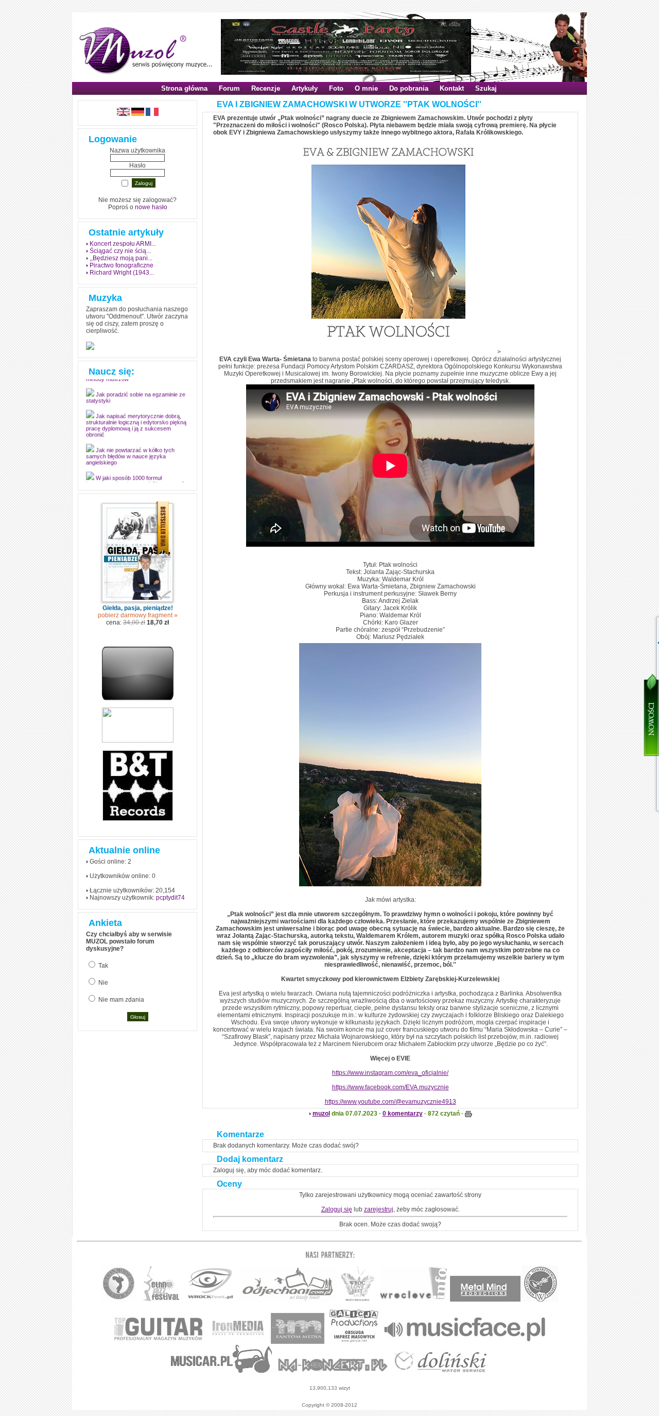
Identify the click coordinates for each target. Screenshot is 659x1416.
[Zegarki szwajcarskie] (440, 1371)
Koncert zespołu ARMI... (123, 243)
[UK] (123, 113)
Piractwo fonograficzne (121, 265)
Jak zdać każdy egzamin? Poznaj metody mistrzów (133, 382)
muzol (321, 1113)
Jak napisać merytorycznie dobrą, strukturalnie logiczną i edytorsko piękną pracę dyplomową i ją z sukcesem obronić (136, 431)
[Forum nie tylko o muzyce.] (288, 1300)
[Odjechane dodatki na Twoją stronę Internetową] (138, 698)
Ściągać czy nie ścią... (120, 251)
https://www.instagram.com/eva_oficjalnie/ (390, 1072)
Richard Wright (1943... (122, 272)
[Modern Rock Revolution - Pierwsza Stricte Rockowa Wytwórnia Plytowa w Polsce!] (119, 1300)
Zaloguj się (336, 1209)
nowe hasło (151, 207)
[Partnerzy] (414, 1300)
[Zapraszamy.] (357, 1300)
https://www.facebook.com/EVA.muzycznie (390, 1087)
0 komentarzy (403, 1113)
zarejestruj (378, 1209)
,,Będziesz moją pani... (121, 258)
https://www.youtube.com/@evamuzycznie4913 (390, 1101)
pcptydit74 (170, 897)
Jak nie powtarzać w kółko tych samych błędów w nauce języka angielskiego (130, 462)
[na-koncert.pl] (333, 1371)
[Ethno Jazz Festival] (161, 1300)
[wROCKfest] (210, 1300)
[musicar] (221, 1371)
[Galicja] (353, 1342)
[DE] (137, 113)
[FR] (152, 113)
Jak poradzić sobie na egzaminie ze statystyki (135, 403)
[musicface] (465, 1342)
